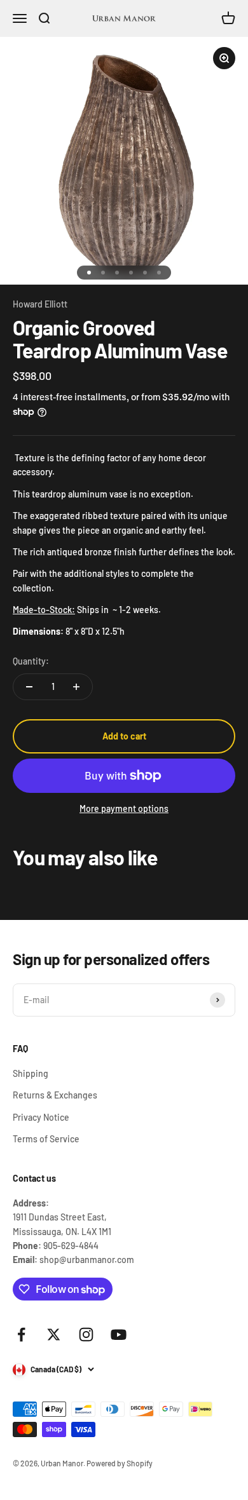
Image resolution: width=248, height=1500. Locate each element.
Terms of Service (46, 1138)
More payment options (124, 808)
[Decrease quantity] (29, 686)
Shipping (30, 1073)
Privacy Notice (41, 1117)
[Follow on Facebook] (21, 1334)
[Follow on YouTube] (118, 1334)
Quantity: (31, 661)
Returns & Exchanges (55, 1095)
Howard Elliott (40, 304)
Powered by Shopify (119, 1463)
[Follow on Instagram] (86, 1334)
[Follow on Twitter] (53, 1334)
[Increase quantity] (76, 686)
